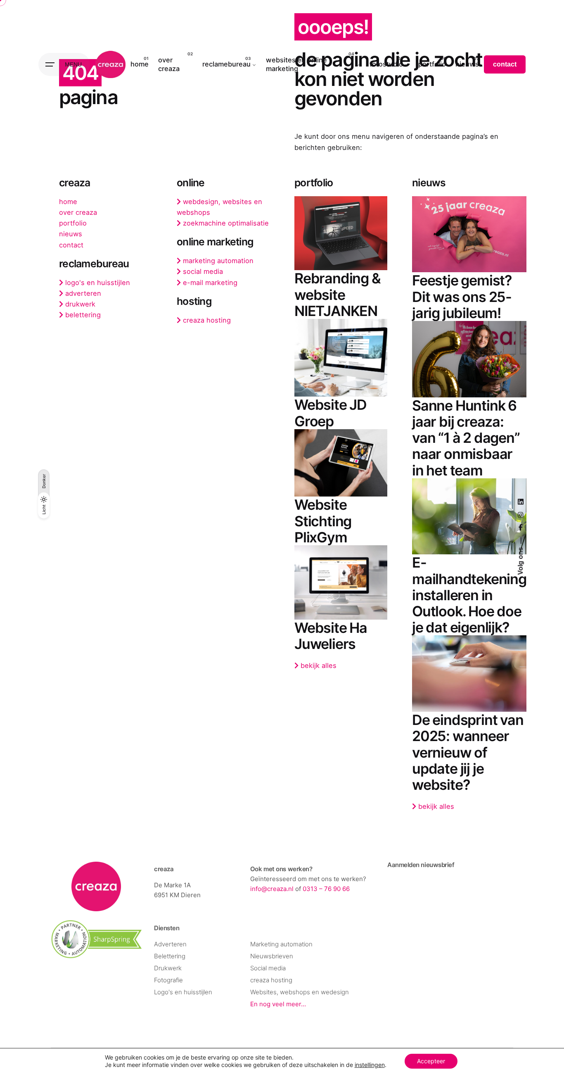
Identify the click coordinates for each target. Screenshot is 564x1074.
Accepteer (431, 1060)
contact (505, 64)
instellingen (370, 1064)
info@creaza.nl (272, 889)
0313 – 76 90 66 (326, 889)
